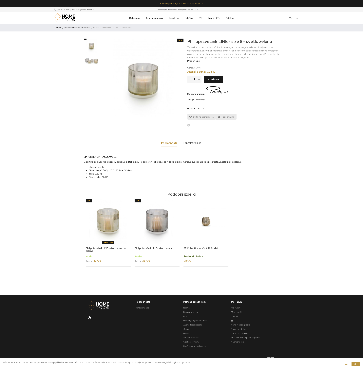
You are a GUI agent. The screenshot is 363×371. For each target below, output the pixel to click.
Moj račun (235, 307)
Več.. (347, 364)
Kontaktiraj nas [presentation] (192, 143)
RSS (90, 318)
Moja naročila (237, 312)
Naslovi (234, 316)
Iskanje (186, 307)
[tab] (169, 143)
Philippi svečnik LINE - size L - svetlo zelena (105, 249)
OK (355, 364)
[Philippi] (217, 94)
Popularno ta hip (190, 312)
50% (180, 40)
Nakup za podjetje (239, 333)
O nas (186, 329)
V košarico (213, 79)
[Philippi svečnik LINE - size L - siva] (157, 221)
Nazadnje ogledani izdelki (195, 320)
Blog (185, 316)
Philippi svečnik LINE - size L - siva (153, 248)
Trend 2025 (108, 242)
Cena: (190, 67)
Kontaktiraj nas (142, 307)
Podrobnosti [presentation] (169, 143)
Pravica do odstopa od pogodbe (245, 337)
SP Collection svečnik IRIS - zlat (200, 248)
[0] (290, 18)
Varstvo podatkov (191, 337)
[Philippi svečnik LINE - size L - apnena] (108, 221)
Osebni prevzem (191, 342)
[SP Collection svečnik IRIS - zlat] (205, 221)
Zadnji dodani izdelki (192, 325)
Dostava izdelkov (238, 329)
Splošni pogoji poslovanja (194, 346)
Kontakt (186, 333)
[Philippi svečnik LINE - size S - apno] (91, 46)
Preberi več (193, 60)
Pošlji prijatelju (228, 117)
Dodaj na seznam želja (203, 117)
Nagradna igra (237, 342)
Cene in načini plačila (240, 325)
